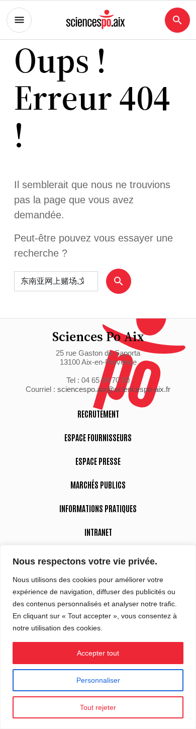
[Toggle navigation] (19, 20)
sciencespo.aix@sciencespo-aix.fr (113, 389)
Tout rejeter (98, 707)
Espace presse (98, 461)
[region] (98, 637)
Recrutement (98, 414)
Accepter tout (98, 653)
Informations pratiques (98, 508)
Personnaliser (98, 680)
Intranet (98, 532)
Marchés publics (98, 484)
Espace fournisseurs (98, 437)
